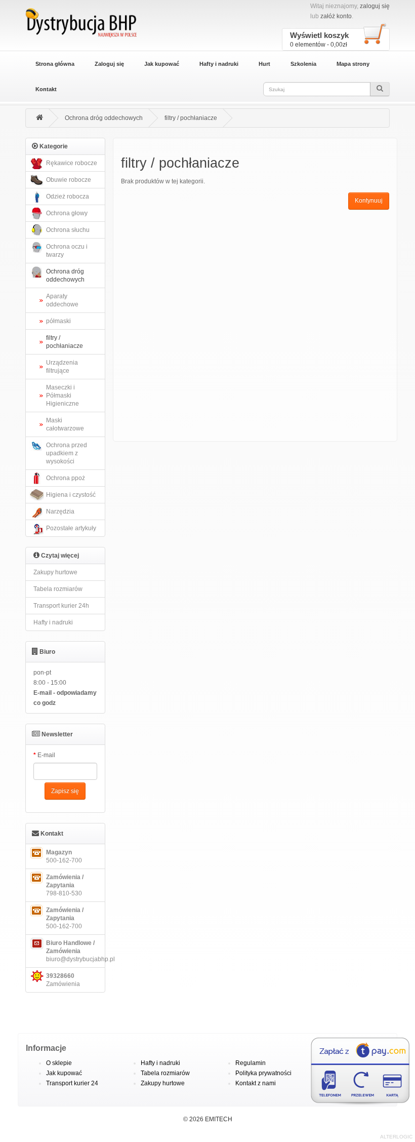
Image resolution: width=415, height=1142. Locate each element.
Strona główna (54, 64)
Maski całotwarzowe (65, 424)
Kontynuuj (369, 200)
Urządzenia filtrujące (62, 366)
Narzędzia (60, 511)
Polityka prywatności (263, 1073)
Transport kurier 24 (72, 1083)
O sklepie (59, 1063)
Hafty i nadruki (218, 64)
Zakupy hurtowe (55, 572)
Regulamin (250, 1063)
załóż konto (336, 16)
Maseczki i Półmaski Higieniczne (62, 395)
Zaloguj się (109, 64)
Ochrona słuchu (68, 229)
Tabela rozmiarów (57, 589)
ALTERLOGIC (396, 1136)
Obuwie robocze (68, 179)
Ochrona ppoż (65, 478)
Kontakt (46, 89)
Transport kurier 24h (61, 605)
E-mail (46, 755)
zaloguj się (375, 6)
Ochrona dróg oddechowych (104, 118)
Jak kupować (161, 64)
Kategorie (53, 146)
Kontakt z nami (255, 1083)
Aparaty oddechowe (62, 300)
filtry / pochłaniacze (190, 118)
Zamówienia (63, 980)
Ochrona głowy (67, 213)
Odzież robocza (67, 196)
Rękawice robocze (71, 163)
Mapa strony (353, 64)
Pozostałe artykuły (71, 528)
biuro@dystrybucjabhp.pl (75, 951)
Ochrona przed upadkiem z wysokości (66, 453)
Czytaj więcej (59, 555)
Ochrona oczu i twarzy (67, 250)
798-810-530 (65, 885)
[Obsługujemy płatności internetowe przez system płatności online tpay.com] (349, 1072)
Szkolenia (303, 64)
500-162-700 (64, 856)
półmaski (58, 321)
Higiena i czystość (71, 494)
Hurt (264, 64)
